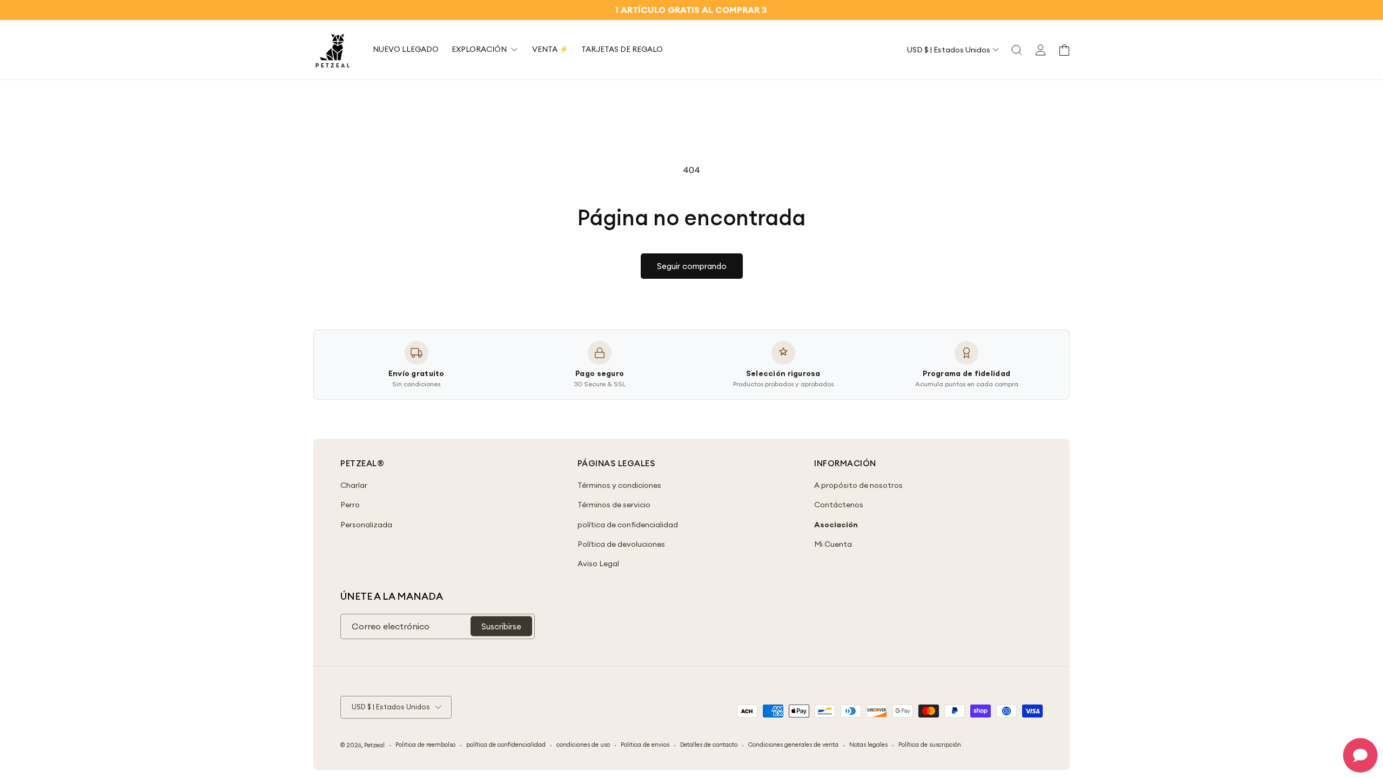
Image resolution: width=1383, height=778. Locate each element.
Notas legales (868, 744)
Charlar (353, 485)
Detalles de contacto (708, 744)
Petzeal (374, 745)
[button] (1017, 50)
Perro (350, 504)
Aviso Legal (598, 563)
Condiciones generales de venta (793, 744)
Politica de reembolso (425, 744)
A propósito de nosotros (858, 485)
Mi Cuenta (833, 544)
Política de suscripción (929, 744)
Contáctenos (838, 504)
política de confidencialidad (628, 524)
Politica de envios (645, 744)
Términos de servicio (614, 504)
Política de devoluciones (621, 544)
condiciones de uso (583, 744)
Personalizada (366, 524)
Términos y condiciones (619, 485)
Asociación (836, 524)
